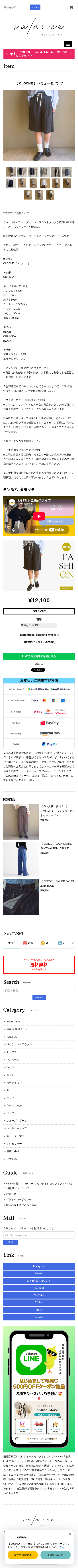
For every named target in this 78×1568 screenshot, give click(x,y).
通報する (39, 664)
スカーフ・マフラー (18, 1136)
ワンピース (13, 1059)
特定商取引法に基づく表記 (21, 1205)
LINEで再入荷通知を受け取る (39, 656)
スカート (12, 1090)
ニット (10, 1074)
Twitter (39, 1273)
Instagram (39, 1266)
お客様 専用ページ (17, 1029)
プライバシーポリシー (19, 1199)
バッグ (10, 1113)
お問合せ (11, 1193)
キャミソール (14, 1105)
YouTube (39, 1295)
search (35, 7)
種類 (39, 619)
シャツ (10, 1067)
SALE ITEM (13, 1021)
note (39, 1310)
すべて (11, 943)
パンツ (10, 1097)
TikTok (39, 1302)
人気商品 (12, 1036)
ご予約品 (12, 1158)
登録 (10, 1242)
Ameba (39, 1317)
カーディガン (14, 1082)
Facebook (39, 1288)
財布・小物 (13, 1151)
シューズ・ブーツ (17, 1120)
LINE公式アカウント (39, 1281)
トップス (12, 1052)
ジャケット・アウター (19, 1044)
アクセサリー (14, 1143)
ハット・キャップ (17, 1128)
